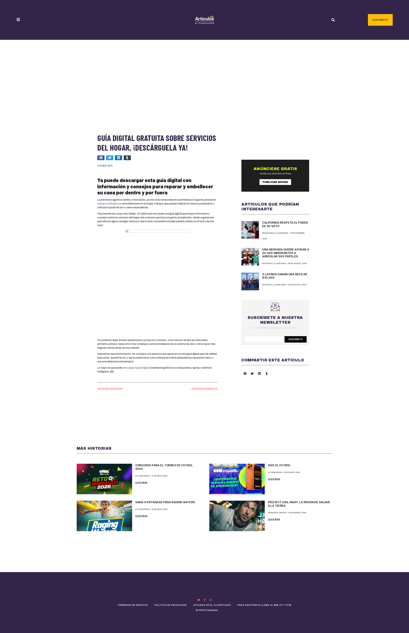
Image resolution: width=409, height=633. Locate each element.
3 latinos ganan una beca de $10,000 (284, 276)
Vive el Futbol (279, 465)
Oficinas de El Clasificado (212, 605)
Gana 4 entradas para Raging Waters (165, 502)
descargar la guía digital (136, 367)
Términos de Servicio (133, 605)
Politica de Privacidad (170, 605)
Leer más (141, 482)
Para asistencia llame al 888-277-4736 (264, 605)
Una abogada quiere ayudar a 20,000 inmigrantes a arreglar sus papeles (285, 253)
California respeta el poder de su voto (285, 224)
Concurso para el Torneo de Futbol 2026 (164, 467)
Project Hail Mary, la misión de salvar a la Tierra (299, 504)
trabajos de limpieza (108, 203)
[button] (333, 20)
